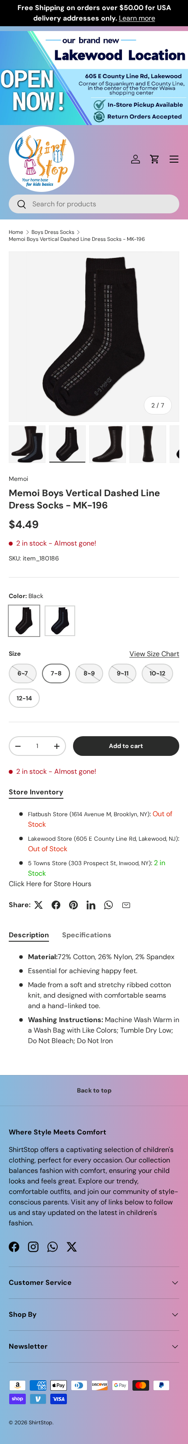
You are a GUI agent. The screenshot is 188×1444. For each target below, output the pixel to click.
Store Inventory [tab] (36, 792)
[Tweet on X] (38, 905)
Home (16, 232)
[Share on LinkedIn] (91, 905)
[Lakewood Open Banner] (94, 36)
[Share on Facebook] (56, 905)
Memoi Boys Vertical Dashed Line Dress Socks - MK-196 (77, 239)
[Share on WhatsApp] (108, 905)
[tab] (29, 935)
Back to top (94, 1090)
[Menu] (174, 159)
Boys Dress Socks (52, 232)
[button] (154, 159)
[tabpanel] (94, 849)
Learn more (137, 18)
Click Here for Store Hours (50, 883)
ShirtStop (40, 1422)
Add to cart (126, 746)
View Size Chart (154, 653)
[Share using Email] (126, 905)
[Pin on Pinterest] (73, 905)
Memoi (18, 479)
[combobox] (94, 204)
